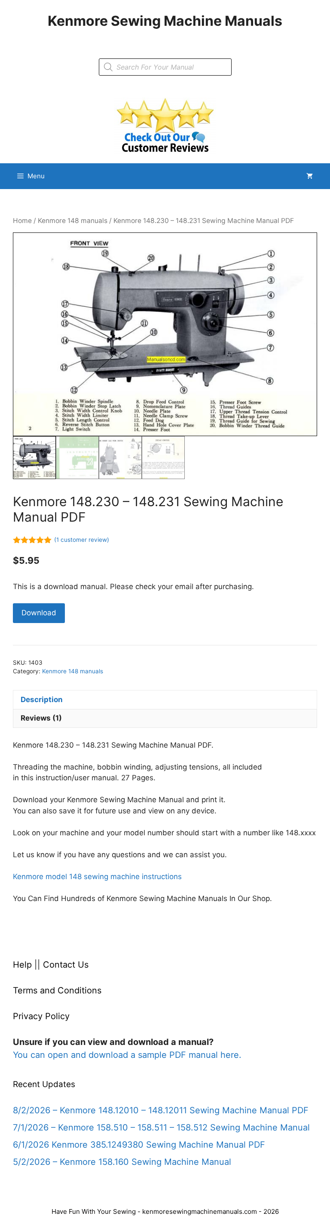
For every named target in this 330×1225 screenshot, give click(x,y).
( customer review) (81, 539)
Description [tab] (42, 699)
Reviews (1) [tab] (41, 718)
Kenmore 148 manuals (72, 221)
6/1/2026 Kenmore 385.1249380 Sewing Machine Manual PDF (139, 1144)
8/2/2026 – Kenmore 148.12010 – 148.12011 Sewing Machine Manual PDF (161, 1110)
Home (22, 221)
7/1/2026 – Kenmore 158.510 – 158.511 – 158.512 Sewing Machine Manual (161, 1127)
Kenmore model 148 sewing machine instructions (97, 876)
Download (38, 612)
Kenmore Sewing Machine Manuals (165, 20)
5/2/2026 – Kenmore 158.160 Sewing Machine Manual (122, 1162)
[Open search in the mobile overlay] (165, 67)
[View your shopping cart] (309, 176)
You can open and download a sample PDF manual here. (127, 1055)
